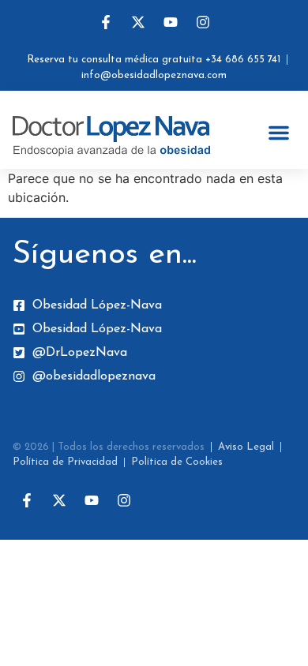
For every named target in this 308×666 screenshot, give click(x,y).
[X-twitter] (138, 22)
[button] (278, 132)
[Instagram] (203, 22)
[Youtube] (170, 22)
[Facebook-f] (106, 22)
